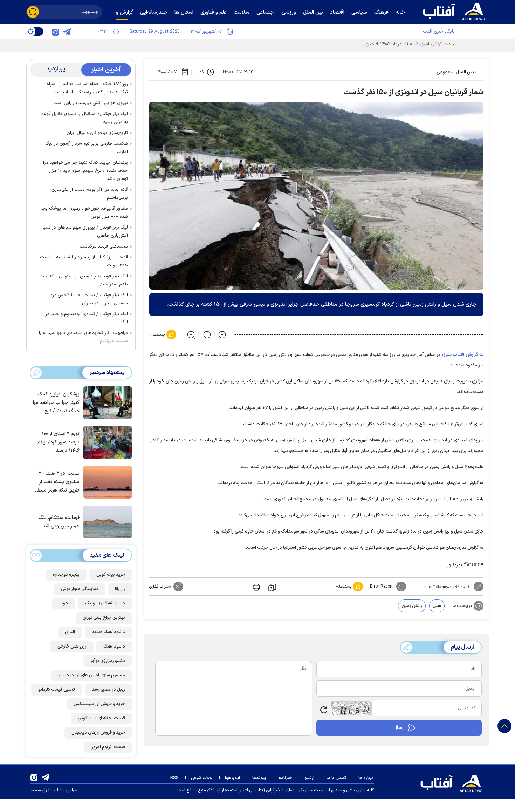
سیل (437, 605)
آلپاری (70, 632)
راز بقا (120, 589)
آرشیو (309, 777)
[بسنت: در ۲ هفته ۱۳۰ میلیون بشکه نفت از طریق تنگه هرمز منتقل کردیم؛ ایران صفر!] (106, 482)
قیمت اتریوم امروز (108, 747)
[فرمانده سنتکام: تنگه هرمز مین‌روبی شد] (106, 521)
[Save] (272, 587)
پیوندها (259, 777)
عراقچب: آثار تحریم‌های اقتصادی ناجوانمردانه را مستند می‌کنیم (83, 337)
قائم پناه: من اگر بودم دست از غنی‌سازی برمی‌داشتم (90, 193)
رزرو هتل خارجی (72, 646)
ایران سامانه (39, 790)
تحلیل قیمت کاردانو (56, 689)
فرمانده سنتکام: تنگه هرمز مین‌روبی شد (59, 522)
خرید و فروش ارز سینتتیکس (99, 703)
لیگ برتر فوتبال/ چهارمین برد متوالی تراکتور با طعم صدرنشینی (84, 280)
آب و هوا (232, 777)
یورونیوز (454, 565)
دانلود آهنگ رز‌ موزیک (105, 603)
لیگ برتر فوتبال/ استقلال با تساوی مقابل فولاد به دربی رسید (84, 118)
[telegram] (66, 31)
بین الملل (465, 72)
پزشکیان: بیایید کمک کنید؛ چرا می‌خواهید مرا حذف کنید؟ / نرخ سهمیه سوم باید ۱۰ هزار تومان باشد (85, 170)
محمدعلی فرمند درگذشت (104, 246)
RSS (174, 777)
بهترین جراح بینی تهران (104, 617)
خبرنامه (285, 777)
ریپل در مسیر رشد (108, 689)
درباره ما (366, 777)
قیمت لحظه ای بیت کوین (101, 718)
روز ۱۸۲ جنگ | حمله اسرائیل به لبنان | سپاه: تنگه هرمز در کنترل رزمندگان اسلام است (87, 88)
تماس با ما (336, 777)
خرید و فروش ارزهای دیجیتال (98, 732)
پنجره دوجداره (66, 574)
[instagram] (55, 31)
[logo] (455, 11)
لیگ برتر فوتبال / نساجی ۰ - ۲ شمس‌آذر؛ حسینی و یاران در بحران (89, 299)
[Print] (256, 586)
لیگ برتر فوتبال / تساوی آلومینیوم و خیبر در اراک (86, 318)
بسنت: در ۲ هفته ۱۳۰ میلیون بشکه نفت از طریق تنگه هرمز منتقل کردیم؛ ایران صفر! (57, 482)
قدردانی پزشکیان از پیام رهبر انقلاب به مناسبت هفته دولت (84, 261)
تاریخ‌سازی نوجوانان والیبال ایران (97, 132)
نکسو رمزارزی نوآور (107, 660)
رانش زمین (411, 605)
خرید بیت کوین (110, 574)
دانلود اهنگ (114, 646)
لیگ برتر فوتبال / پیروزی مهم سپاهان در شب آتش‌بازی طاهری (85, 231)
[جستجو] (33, 12)
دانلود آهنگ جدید (108, 632)
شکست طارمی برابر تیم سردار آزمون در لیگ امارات (86, 147)
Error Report (381, 586)
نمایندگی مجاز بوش (79, 589)
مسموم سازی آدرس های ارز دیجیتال (92, 675)
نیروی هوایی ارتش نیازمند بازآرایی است (90, 103)
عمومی (443, 72)
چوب (63, 603)
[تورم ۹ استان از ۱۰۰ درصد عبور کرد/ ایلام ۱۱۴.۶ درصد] (106, 442)
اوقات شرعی (202, 777)
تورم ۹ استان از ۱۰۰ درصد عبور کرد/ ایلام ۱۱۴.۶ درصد (58, 442)
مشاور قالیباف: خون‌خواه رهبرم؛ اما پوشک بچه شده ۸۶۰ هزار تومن (84, 212)
